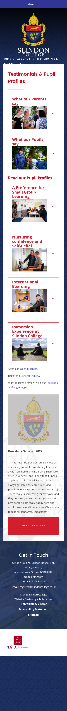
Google (15, 387)
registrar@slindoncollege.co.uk (38, 586)
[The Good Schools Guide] (18, 640)
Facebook (52, 382)
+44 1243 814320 (36, 581)
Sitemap (33, 614)
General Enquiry (30, 376)
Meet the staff (33, 525)
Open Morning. (29, 369)
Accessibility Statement (34, 609)
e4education (45, 599)
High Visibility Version (33, 604)
